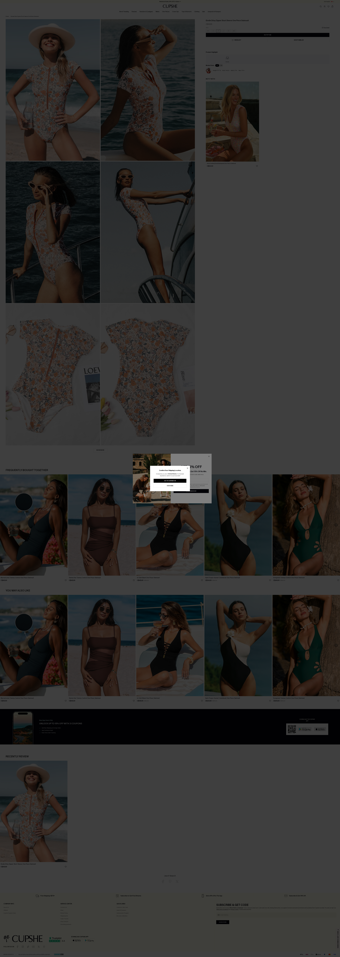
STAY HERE (170, 486)
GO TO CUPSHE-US (170, 481)
